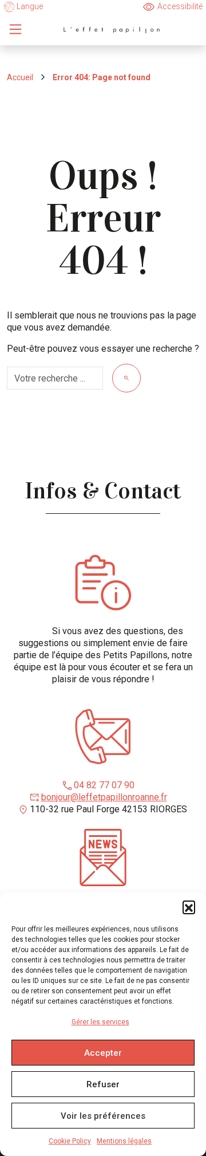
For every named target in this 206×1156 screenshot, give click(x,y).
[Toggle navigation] (15, 29)
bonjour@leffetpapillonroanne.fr (104, 797)
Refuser (103, 1084)
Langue (29, 6)
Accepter (103, 1053)
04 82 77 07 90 (104, 785)
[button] (189, 907)
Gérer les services (100, 1022)
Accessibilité (180, 6)
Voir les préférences (103, 1116)
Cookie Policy (70, 1141)
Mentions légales (124, 1141)
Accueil (20, 77)
